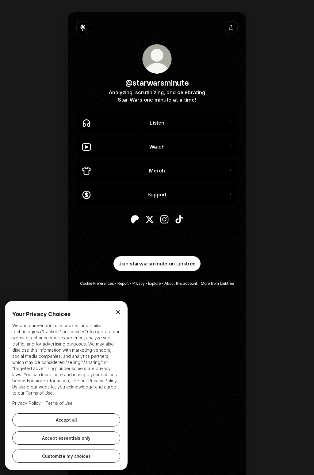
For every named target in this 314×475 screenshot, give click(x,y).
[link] (135, 219)
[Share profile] (231, 27)
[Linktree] (83, 27)
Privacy (138, 283)
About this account (180, 283)
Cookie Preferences (97, 283)
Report (123, 283)
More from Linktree (217, 283)
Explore (154, 283)
